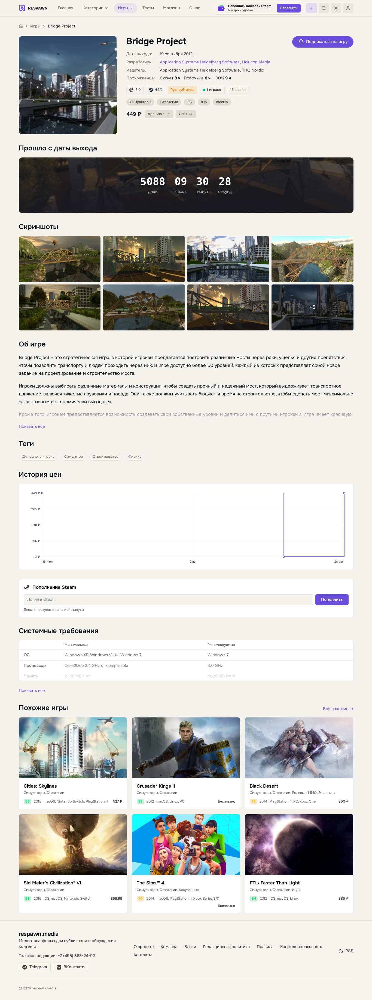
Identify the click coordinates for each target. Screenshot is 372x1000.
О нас (194, 8)
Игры (35, 26)
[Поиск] (324, 8)
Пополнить (332, 599)
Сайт (183, 114)
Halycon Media (256, 62)
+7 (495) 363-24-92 (76, 955)
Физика (134, 456)
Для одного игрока (38, 456)
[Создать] (311, 8)
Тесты (148, 8)
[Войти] (348, 8)
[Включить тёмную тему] (336, 8)
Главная (65, 8)
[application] (186, 527)
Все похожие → (338, 708)
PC (189, 102)
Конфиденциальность (301, 946)
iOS (204, 102)
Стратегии (169, 102)
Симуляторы (140, 102)
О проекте (144, 946)
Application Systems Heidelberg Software (200, 62)
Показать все (32, 426)
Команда (169, 946)
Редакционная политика (226, 946)
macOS (222, 102)
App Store (156, 114)
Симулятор (73, 456)
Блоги (190, 946)
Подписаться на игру (326, 41)
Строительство (105, 456)
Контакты (143, 955)
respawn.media (39, 933)
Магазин (171, 8)
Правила (265, 946)
